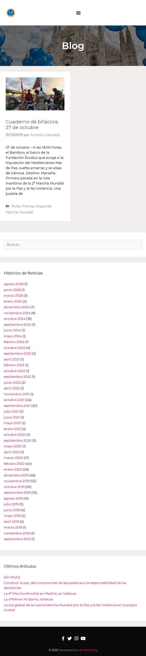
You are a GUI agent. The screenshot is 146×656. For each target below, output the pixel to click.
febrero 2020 (14, 464)
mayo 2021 (12, 423)
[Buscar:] (73, 244)
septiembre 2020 (17, 440)
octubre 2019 (14, 487)
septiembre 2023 (17, 353)
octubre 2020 (14, 435)
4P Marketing (88, 650)
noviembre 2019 (16, 481)
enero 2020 (13, 469)
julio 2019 (11, 504)
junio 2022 (12, 382)
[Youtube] (83, 638)
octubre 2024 (14, 319)
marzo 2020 (13, 458)
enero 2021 (12, 429)
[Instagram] (76, 638)
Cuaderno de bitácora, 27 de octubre (32, 124)
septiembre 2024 (17, 324)
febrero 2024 (14, 342)
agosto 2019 (13, 498)
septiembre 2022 (17, 377)
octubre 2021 (14, 400)
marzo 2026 (13, 295)
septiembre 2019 (17, 492)
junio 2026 (12, 290)
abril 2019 (11, 522)
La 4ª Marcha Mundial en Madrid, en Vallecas (40, 593)
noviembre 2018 (17, 533)
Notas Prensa (22, 206)
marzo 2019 (13, 527)
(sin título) (12, 577)
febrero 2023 (14, 365)
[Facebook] (63, 638)
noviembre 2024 (17, 313)
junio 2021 (12, 417)
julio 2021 (11, 411)
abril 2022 (12, 388)
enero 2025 (13, 301)
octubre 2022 (14, 371)
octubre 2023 (14, 348)
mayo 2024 (13, 336)
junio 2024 (12, 330)
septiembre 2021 (17, 406)
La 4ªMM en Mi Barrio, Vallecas (28, 599)
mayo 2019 (12, 516)
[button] (78, 13)
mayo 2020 (13, 446)
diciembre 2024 (16, 307)
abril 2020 (12, 452)
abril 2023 (12, 359)
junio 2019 (12, 510)
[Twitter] (69, 638)
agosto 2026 (14, 284)
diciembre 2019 (16, 475)
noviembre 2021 (16, 394)
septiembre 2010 (17, 539)
